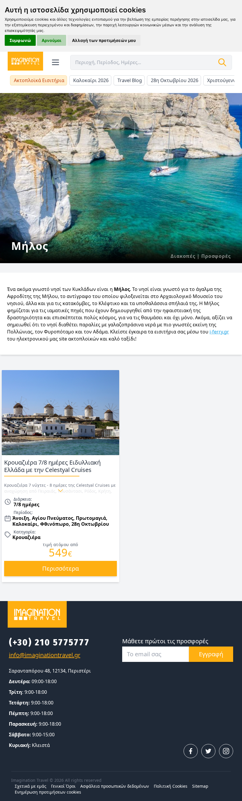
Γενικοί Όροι (63, 786)
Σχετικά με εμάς (30, 786)
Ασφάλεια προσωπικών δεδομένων (114, 786)
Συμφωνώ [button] (20, 40)
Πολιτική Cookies (170, 786)
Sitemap (200, 786)
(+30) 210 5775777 (49, 642)
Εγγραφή (211, 654)
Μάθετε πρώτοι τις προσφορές (165, 641)
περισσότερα (60, 568)
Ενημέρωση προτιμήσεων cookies (48, 792)
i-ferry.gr (219, 331)
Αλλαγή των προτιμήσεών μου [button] (104, 40)
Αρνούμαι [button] (51, 40)
